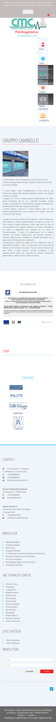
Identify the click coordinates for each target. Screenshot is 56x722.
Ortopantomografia (13, 545)
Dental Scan (10, 548)
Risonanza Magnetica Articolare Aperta (20, 556)
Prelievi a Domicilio (13, 621)
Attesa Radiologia (12, 643)
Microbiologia (11, 610)
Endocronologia (11, 607)
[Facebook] (51, 689)
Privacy (21, 715)
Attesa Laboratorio (13, 640)
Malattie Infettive (12, 593)
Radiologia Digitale (13, 542)
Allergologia (10, 613)
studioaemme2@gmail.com (17, 518)
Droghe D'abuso (12, 615)
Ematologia (10, 587)
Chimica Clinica (11, 584)
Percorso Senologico (13, 559)
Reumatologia (11, 598)
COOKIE (31, 715)
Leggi (53, 15)
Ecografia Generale (13, 551)
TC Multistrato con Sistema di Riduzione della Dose (25, 554)
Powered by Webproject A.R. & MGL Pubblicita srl (28, 718)
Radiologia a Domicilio (14, 565)
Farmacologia (11, 601)
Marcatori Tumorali (13, 618)
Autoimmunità (11, 595)
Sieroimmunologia (12, 604)
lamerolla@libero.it (14, 498)
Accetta (28, 12)
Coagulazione (11, 590)
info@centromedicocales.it (17, 480)
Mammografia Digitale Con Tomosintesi (20, 562)
